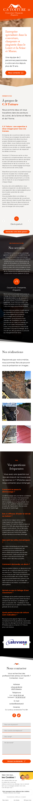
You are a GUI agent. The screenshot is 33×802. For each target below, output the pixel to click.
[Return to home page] (14, 10)
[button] (15, 73)
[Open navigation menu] (29, 10)
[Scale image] (16, 385)
